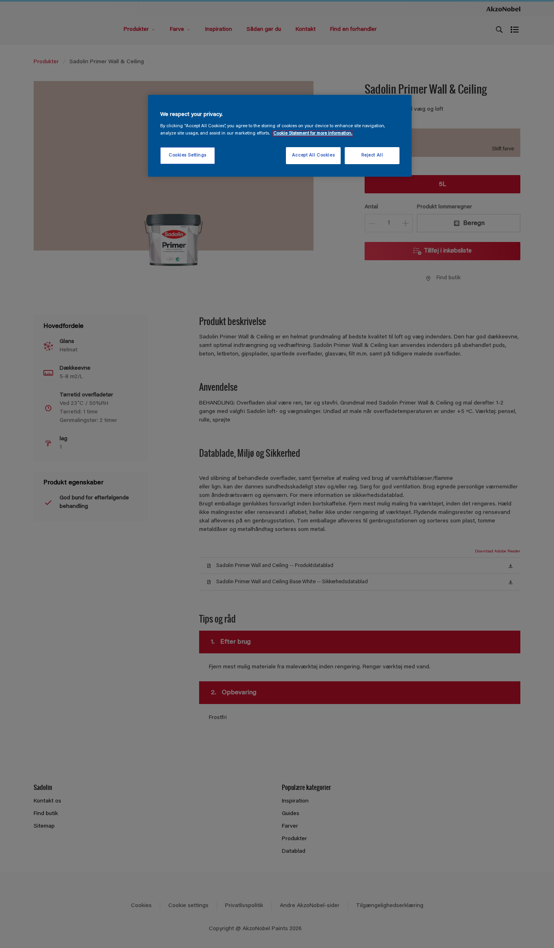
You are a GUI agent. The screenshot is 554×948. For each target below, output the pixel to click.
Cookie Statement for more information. (312, 133)
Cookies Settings (187, 155)
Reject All (372, 155)
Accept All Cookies (313, 155)
